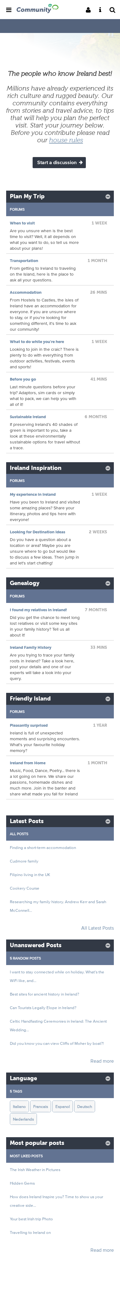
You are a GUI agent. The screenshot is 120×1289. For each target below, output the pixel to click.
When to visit (22, 223)
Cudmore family (24, 861)
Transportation (24, 260)
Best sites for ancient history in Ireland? (44, 994)
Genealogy (24, 583)
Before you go (23, 379)
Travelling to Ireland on (30, 1232)
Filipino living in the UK (30, 874)
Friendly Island (30, 698)
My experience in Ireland (33, 494)
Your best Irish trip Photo (31, 1219)
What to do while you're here (37, 341)
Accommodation (26, 292)
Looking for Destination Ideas (37, 532)
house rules (66, 140)
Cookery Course (24, 888)
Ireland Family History (30, 647)
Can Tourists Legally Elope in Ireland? (43, 1007)
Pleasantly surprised (29, 725)
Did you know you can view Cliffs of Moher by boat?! (57, 1043)
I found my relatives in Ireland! (38, 610)
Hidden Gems (22, 1183)
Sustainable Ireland (28, 416)
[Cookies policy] (102, 10)
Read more (102, 1061)
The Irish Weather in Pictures (35, 1169)
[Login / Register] (90, 10)
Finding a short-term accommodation (43, 847)
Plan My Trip (27, 196)
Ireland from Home (28, 763)
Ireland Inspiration (36, 468)
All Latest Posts (97, 927)
